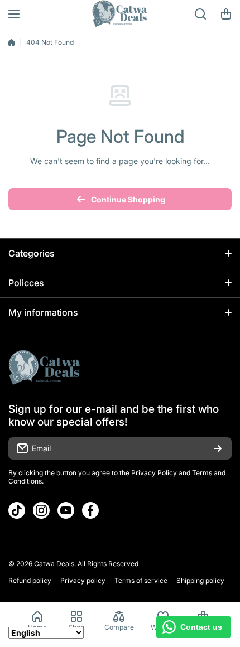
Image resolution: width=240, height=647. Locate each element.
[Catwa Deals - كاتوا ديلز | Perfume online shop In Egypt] (120, 14)
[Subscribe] (218, 448)
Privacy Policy (154, 473)
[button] (226, 14)
